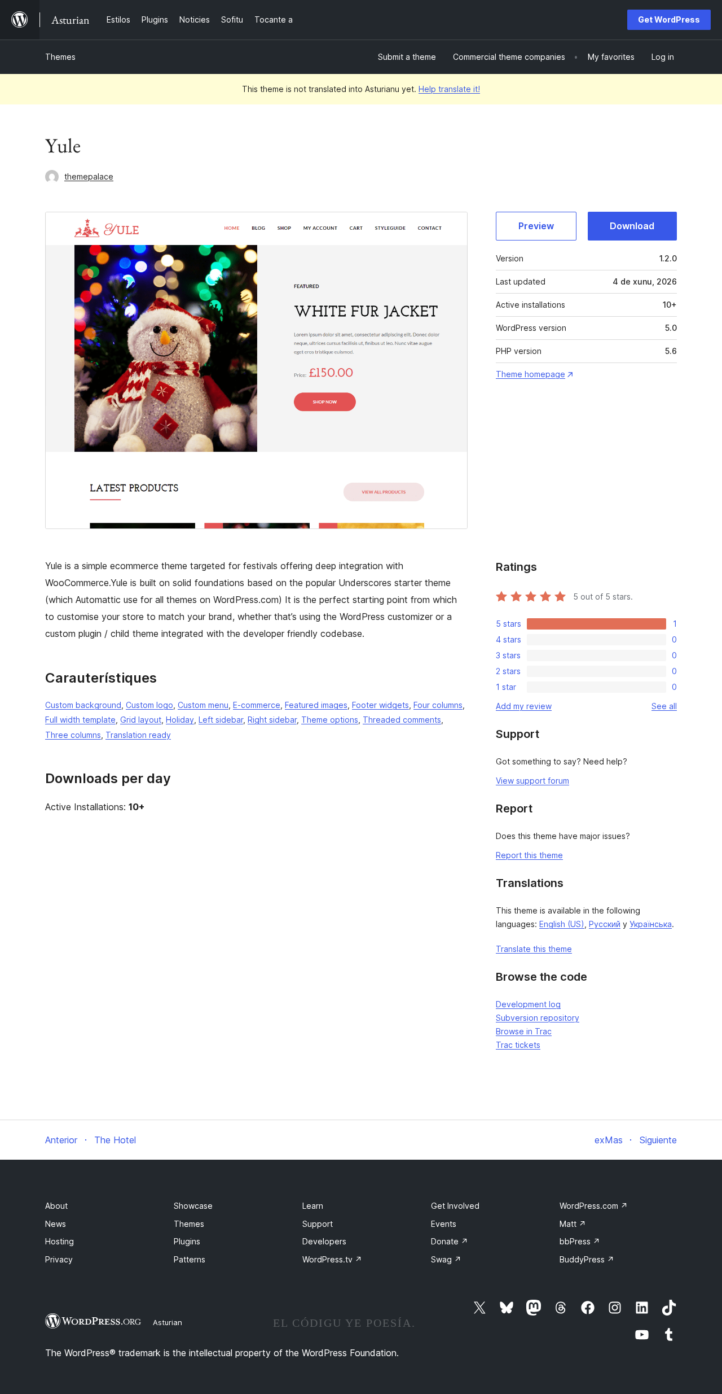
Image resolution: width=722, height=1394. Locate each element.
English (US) (561, 924)
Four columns (438, 705)
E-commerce (256, 705)
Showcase (193, 1206)
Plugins (187, 1241)
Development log (528, 1004)
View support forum (532, 780)
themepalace (88, 176)
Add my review (524, 706)
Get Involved (455, 1206)
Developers (324, 1241)
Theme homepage (530, 374)
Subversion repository (537, 1017)
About (56, 1206)
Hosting (59, 1241)
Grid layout (140, 719)
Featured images (316, 705)
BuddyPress (587, 1259)
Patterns (189, 1259)
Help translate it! (449, 89)
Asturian (167, 1322)
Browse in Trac (524, 1031)
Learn (312, 1206)
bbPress (580, 1241)
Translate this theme (534, 949)
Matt (573, 1224)
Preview (536, 225)
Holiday (180, 719)
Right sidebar (272, 719)
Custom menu (203, 705)
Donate (449, 1241)
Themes (60, 57)
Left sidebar (221, 719)
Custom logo (149, 705)
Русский (604, 924)
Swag (446, 1259)
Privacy (59, 1259)
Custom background (83, 705)
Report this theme (529, 855)
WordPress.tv (332, 1259)
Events (443, 1224)
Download (632, 225)
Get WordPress (669, 19)
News (55, 1224)
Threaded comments (402, 719)
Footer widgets (380, 705)
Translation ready (138, 735)
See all (664, 706)
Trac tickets (518, 1045)
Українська (650, 924)
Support (317, 1224)
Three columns (73, 735)
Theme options (329, 719)
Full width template (80, 719)
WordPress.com (594, 1206)
